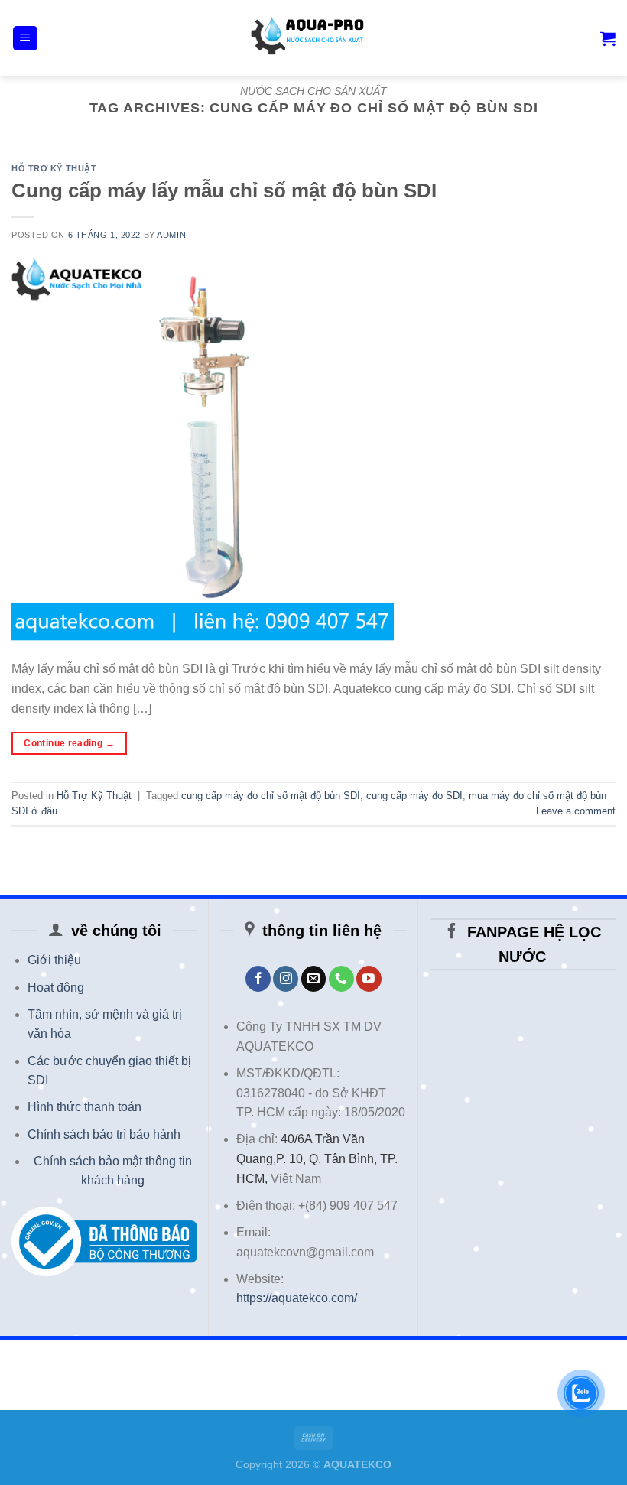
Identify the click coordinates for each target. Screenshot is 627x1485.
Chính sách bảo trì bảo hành (104, 1134)
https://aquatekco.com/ (296, 1298)
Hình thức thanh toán (84, 1106)
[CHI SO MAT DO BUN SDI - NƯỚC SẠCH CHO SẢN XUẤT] (313, 38)
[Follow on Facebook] (258, 979)
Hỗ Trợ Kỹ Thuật (53, 168)
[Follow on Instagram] (285, 979)
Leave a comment (576, 811)
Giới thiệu (54, 960)
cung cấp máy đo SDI (414, 795)
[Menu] (25, 38)
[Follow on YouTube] (369, 979)
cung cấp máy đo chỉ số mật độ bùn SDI (270, 795)
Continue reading (69, 743)
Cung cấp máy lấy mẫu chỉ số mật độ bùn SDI (224, 190)
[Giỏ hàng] (608, 38)
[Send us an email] (313, 979)
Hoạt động (56, 987)
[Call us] (341, 979)
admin (171, 234)
